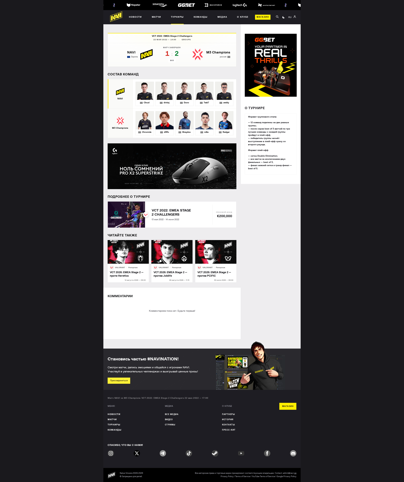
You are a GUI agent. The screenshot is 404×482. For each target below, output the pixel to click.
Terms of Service (242, 477)
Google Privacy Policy (286, 477)
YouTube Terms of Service (263, 477)
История (228, 420)
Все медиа (172, 414)
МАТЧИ (112, 419)
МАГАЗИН (288, 406)
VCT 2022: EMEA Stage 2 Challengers (172, 36)
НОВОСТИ (114, 414)
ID (290, 30)
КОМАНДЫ (115, 430)
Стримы (170, 425)
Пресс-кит (229, 430)
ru (289, 17)
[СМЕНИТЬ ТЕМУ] (283, 17)
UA (289, 21)
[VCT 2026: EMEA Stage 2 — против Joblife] (172, 261)
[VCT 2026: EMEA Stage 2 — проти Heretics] (128, 261)
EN (289, 25)
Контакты (228, 425)
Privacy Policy (227, 477)
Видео (169, 420)
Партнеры (228, 414)
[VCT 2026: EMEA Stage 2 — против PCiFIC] (215, 261)
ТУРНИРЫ (114, 425)
